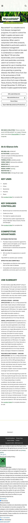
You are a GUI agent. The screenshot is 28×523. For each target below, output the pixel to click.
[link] (12, 5)
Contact (17, 440)
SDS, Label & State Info (14, 94)
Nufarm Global (10, 440)
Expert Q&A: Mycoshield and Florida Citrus (14, 105)
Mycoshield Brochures (13, 98)
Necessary (4, 501)
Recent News (14, 101)
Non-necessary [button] (5, 517)
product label (8, 197)
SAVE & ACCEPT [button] (5, 522)
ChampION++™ (16, 134)
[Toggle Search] (26, 6)
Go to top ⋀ (10, 432)
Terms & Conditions (10, 438)
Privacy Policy (19, 438)
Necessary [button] (3, 498)
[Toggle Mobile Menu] (2, 6)
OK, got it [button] (3, 454)
